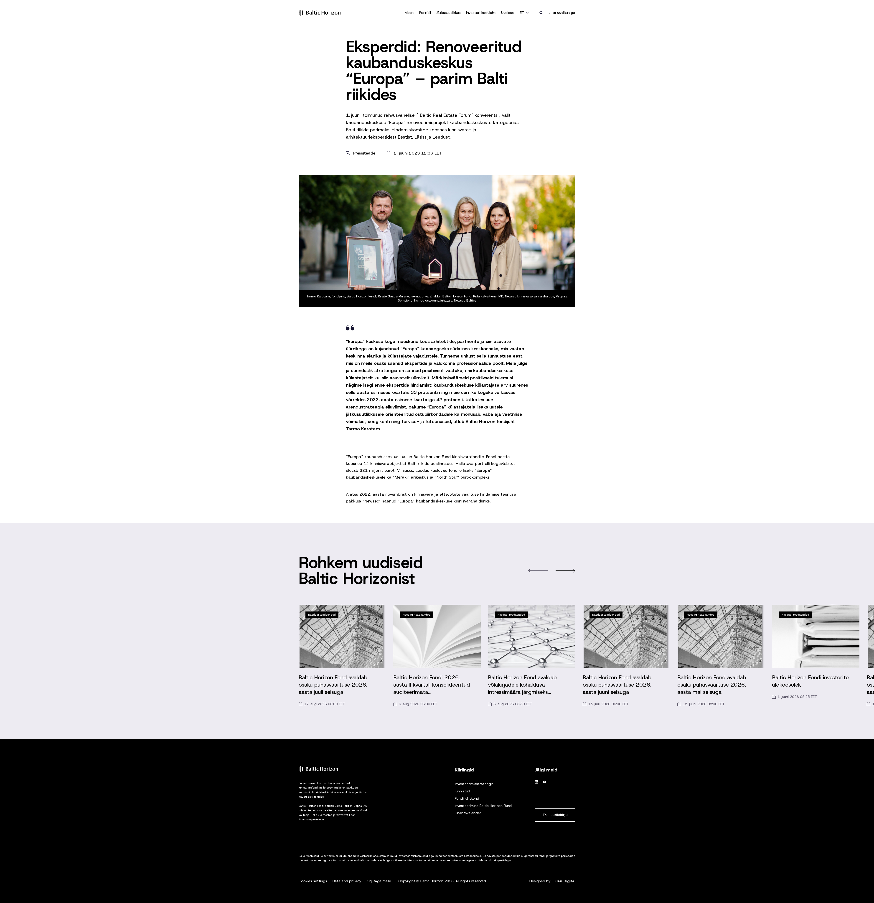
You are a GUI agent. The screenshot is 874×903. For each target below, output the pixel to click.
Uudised (507, 12)
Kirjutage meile (379, 881)
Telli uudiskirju (555, 814)
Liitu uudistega (562, 12)
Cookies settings (313, 881)
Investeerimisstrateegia (474, 783)
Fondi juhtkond (467, 798)
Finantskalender (468, 813)
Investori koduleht (481, 12)
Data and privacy (347, 881)
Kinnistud (462, 791)
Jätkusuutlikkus (448, 12)
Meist (409, 12)
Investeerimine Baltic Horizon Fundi (483, 805)
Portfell (425, 12)
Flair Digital (565, 881)
